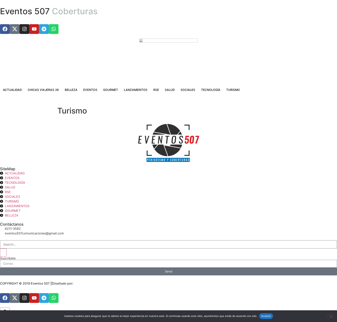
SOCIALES (188, 90)
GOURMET (110, 90)
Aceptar (266, 316)
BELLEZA (71, 90)
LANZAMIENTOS (135, 90)
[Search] (3, 252)
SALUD (170, 90)
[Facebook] (5, 29)
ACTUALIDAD (12, 90)
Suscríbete (8, 258)
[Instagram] (24, 29)
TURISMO (233, 90)
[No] (330, 316)
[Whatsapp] (54, 29)
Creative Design (86, 283)
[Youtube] (34, 29)
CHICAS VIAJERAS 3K (43, 90)
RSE (156, 90)
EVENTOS (90, 90)
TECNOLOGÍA (210, 90)
